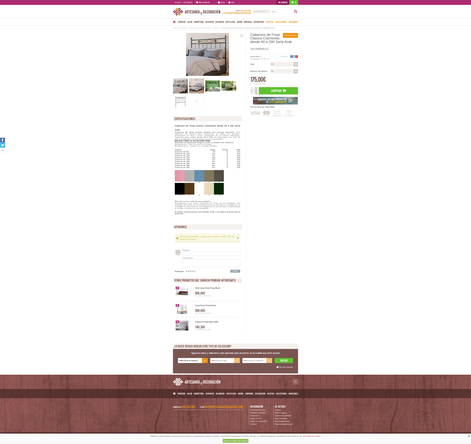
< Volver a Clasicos (290, 35)
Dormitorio (199, 21)
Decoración (259, 21)
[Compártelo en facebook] (291, 56)
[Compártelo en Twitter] (294, 56)
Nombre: (186, 250)
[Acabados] (275, 100)
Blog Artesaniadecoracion (284, 424)
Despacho (209, 21)
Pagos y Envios (256, 418)
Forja (209, 28)
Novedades (293, 21)
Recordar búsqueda (286, 367)
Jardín (239, 21)
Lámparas (248, 21)
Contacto (253, 424)
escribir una (265, 59)
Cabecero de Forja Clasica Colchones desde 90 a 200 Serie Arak (248, 28)
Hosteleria (230, 21)
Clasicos (216, 28)
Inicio (175, 28)
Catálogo (278, 410)
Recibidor (219, 21)
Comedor (182, 21)
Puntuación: (179, 271)
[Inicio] (174, 22)
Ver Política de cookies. (312, 436)
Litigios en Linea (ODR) (258, 421)
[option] (207, 309)
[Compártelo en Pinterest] (296, 56)
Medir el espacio (281, 413)
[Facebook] (2, 140)
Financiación (254, 415)
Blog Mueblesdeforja (282, 421)
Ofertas (269, 21)
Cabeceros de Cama (197, 28)
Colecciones (280, 21)
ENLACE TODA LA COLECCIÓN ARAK (193, 141)
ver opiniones (255, 59)
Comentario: (187, 258)
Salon (189, 21)
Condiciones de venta (258, 410)
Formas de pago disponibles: (262, 107)
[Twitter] (2, 145)
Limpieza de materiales (283, 415)
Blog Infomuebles (281, 418)
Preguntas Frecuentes (258, 413)
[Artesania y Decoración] (196, 12)
